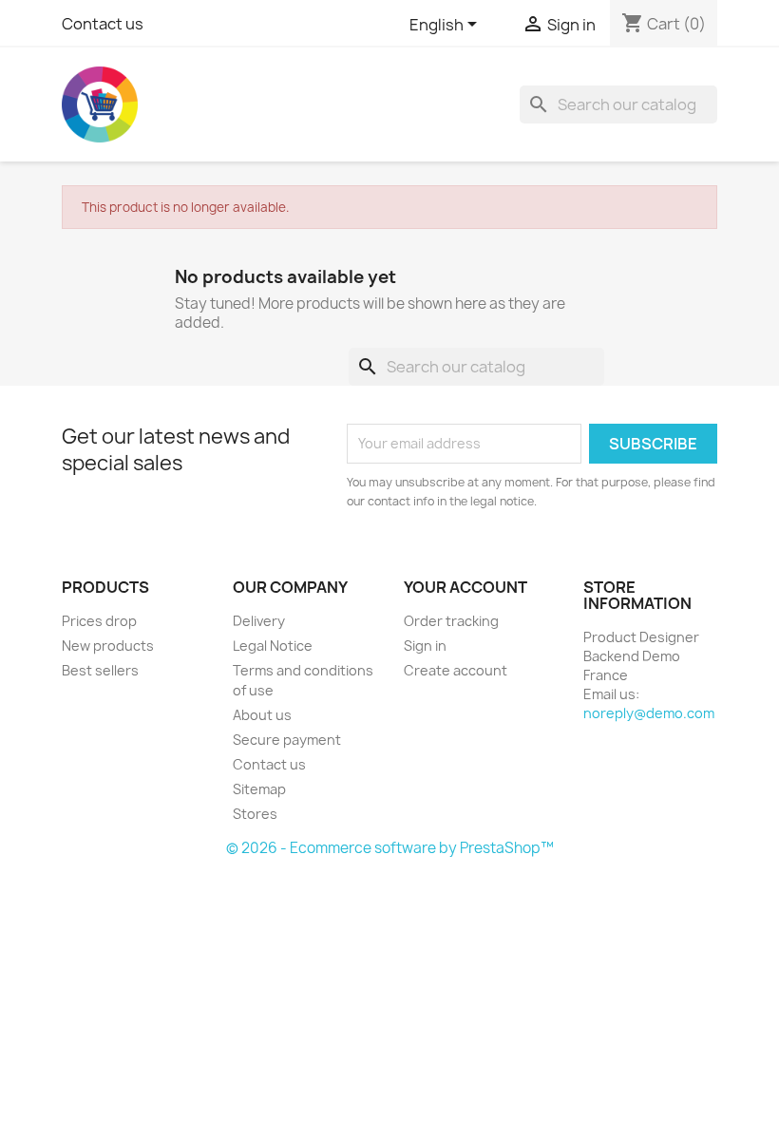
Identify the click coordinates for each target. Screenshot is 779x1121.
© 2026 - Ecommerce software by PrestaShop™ (390, 848)
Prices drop (99, 621)
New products (108, 645)
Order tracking (451, 621)
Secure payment (287, 740)
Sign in (425, 645)
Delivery (259, 621)
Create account (455, 670)
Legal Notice (273, 645)
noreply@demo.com (648, 713)
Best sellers (100, 670)
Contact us (102, 23)
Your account (465, 587)
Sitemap (259, 789)
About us (262, 715)
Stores (255, 814)
